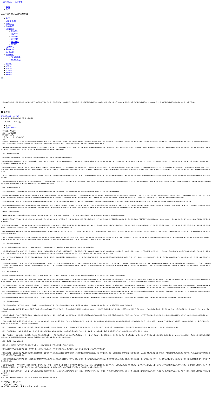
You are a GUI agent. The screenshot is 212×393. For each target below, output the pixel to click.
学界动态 (10, 26)
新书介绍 (10, 49)
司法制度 (15, 39)
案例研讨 (15, 44)
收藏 (8, 7)
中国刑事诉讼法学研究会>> (13, 2)
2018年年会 (16, 60)
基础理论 (15, 31)
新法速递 (10, 52)
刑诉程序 (15, 34)
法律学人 (10, 47)
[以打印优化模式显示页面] (11, 127)
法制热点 (10, 24)
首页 (8, 9)
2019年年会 (16, 57)
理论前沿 (10, 29)
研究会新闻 (11, 21)
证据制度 (15, 36)
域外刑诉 (15, 42)
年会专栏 (10, 55)
